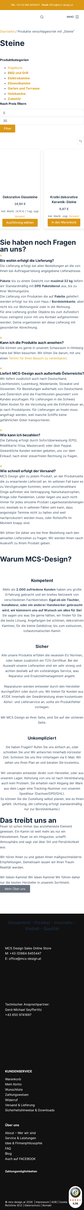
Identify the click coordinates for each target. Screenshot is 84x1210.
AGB (54, 1202)
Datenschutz (32, 1205)
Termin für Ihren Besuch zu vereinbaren (37, 358)
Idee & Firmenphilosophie (23, 1143)
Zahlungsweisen (17, 1095)
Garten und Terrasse (24, 88)
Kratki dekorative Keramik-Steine (64, 199)
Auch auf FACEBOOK (20, 1159)
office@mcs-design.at (61, 4)
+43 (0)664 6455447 (25, 953)
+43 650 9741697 (18, 1015)
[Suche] (41, 17)
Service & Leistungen (20, 1138)
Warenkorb (13, 1079)
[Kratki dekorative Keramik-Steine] (64, 169)
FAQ (8, 1148)
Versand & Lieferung (20, 1105)
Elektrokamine (19, 78)
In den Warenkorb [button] (64, 222)
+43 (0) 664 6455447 (28, 4)
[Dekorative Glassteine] (20, 169)
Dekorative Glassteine (20, 197)
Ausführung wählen (20, 222)
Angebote (15, 68)
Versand (20, 216)
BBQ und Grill (18, 73)
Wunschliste (14, 1089)
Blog (8, 1153)
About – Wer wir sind (20, 1133)
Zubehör (14, 99)
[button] (42, 258)
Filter (7, 128)
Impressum (42, 1202)
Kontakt (47, 1205)
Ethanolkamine (19, 83)
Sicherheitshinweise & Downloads (30, 1110)
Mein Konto (13, 1084)
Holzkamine (17, 94)
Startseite (7, 31)
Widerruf (11, 1100)
